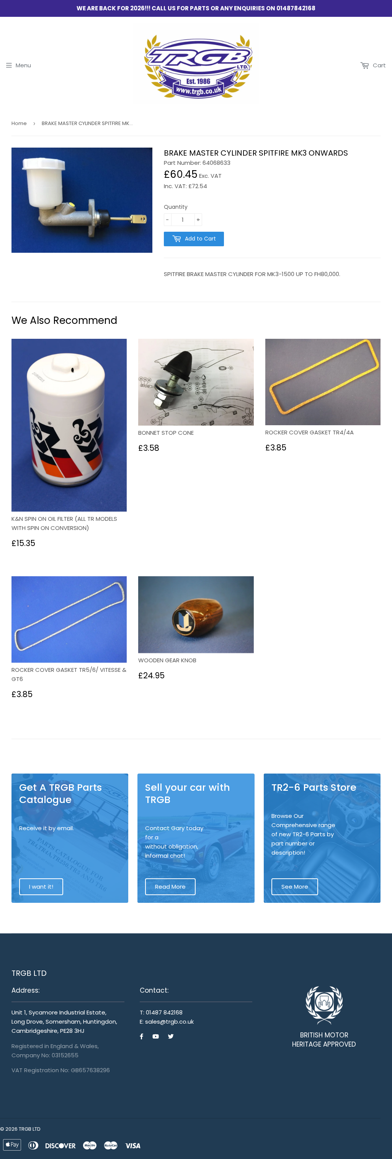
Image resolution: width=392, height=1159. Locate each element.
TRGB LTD (30, 1129)
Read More (170, 887)
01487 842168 (164, 1012)
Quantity (176, 207)
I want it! (41, 887)
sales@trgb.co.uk (169, 1022)
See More (294, 887)
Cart (378, 65)
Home (19, 123)
